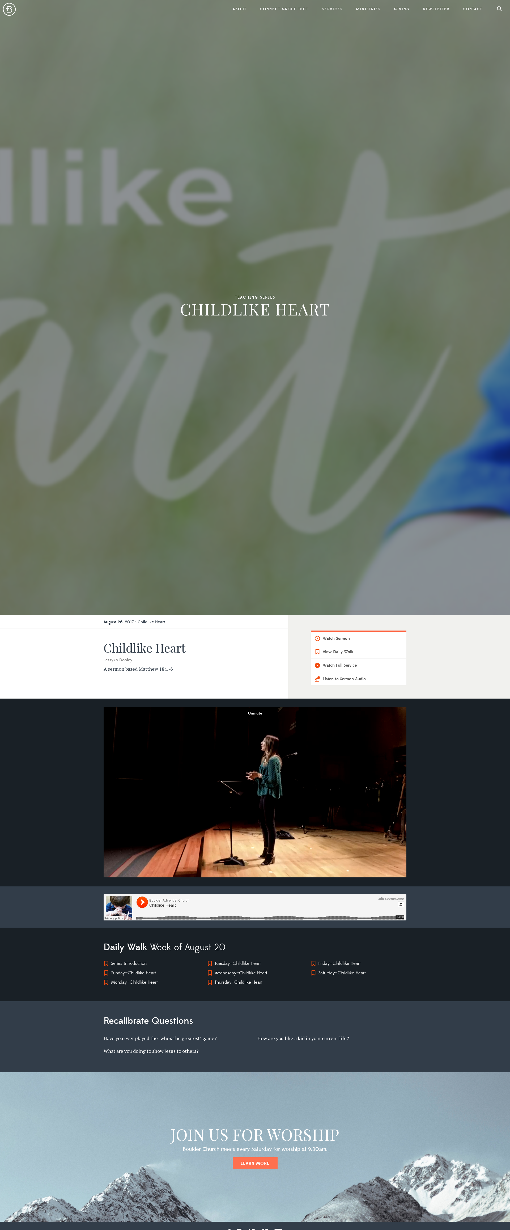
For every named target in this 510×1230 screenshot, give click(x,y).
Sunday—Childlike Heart (133, 973)
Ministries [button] (368, 9)
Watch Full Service (340, 665)
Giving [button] (402, 9)
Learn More (255, 1163)
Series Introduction (129, 963)
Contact (472, 9)
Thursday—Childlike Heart (238, 982)
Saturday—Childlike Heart (342, 973)
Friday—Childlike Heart (339, 963)
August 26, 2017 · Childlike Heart (134, 622)
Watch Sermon (336, 638)
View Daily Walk (338, 651)
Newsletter (436, 9)
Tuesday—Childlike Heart (238, 963)
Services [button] (332, 9)
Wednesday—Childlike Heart (241, 973)
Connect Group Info (284, 9)
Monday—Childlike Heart (134, 982)
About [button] (239, 9)
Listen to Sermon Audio (344, 679)
